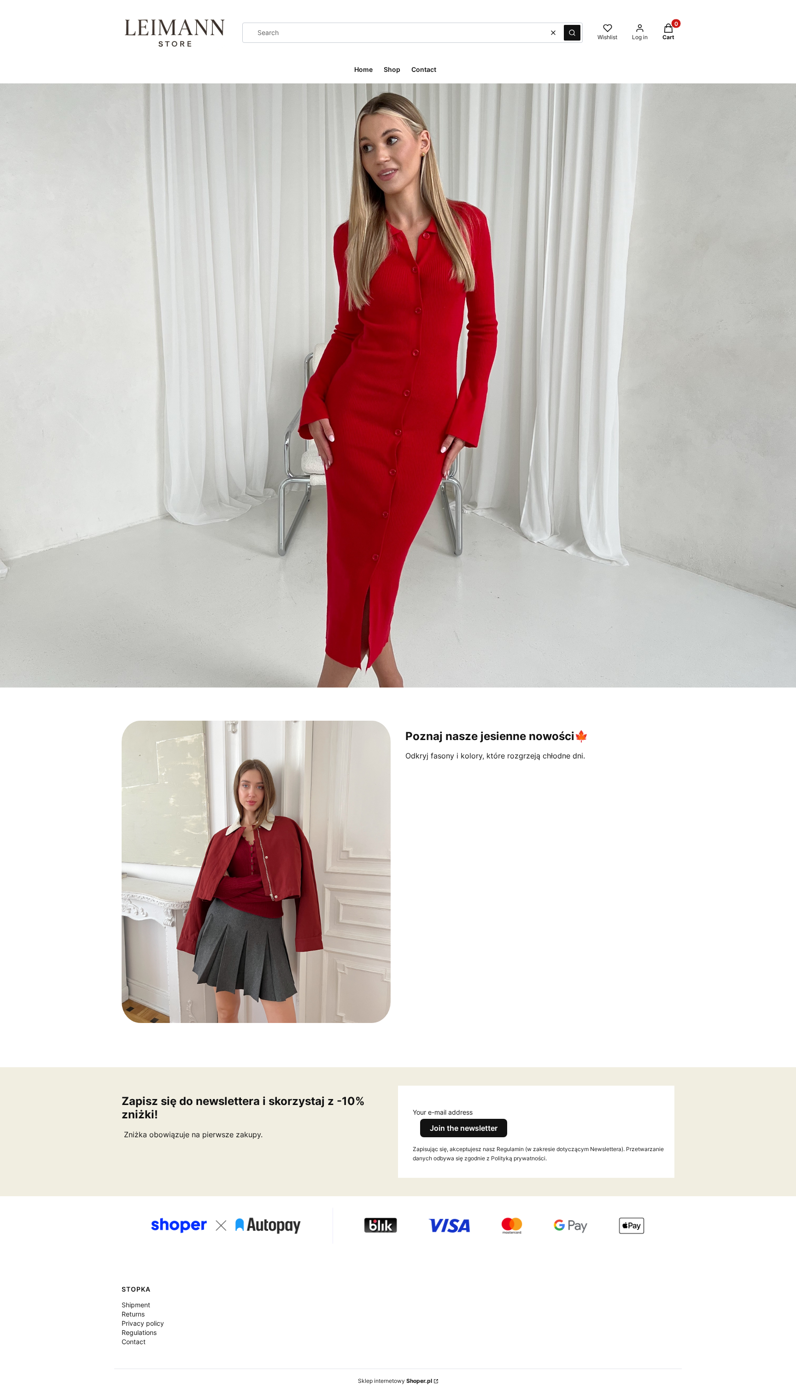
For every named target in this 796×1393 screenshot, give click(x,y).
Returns (133, 1314)
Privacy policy (143, 1323)
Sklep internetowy (395, 1380)
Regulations (139, 1332)
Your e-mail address (443, 1112)
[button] (572, 33)
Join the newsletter (464, 1128)
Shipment (136, 1305)
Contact (134, 1342)
